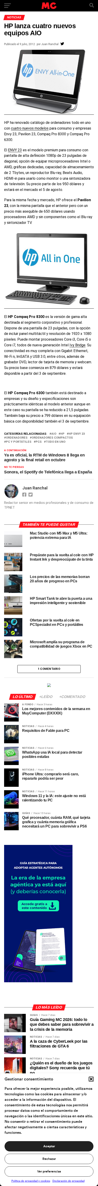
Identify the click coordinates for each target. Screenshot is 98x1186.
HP (62, 433)
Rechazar (49, 1159)
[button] (91, 1079)
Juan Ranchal (50, 44)
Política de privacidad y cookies (30, 1181)
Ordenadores (17, 437)
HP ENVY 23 (77, 433)
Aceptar (49, 1146)
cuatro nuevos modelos (30, 128)
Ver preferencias (49, 1171)
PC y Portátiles (18, 441)
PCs (39, 441)
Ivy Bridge (77, 345)
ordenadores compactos (52, 437)
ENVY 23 (15, 150)
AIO (53, 433)
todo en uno (55, 441)
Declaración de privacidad (68, 1181)
